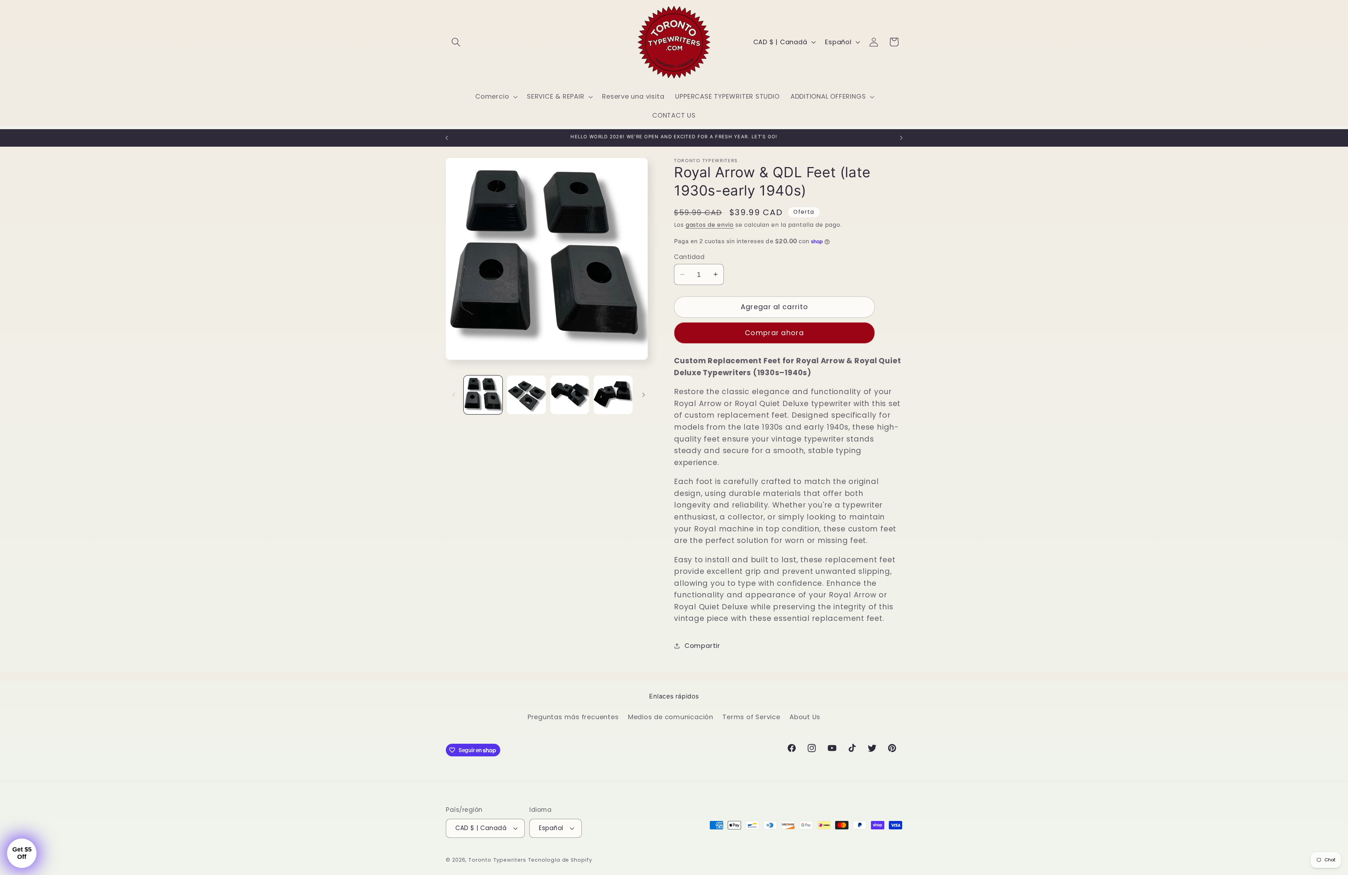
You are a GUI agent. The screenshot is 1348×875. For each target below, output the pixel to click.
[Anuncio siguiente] (901, 137)
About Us (804, 716)
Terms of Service (751, 716)
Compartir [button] (702, 645)
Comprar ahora (774, 333)
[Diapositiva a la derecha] (643, 395)
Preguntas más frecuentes (573, 716)
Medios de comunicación (670, 716)
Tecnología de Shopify (560, 859)
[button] (456, 42)
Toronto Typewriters (497, 859)
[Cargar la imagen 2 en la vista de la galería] (526, 395)
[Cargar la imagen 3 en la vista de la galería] (569, 395)
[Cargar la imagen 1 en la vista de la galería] (483, 395)
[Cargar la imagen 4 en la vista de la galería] (613, 395)
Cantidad (689, 257)
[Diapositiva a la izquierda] (453, 395)
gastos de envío (710, 224)
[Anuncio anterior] (447, 137)
